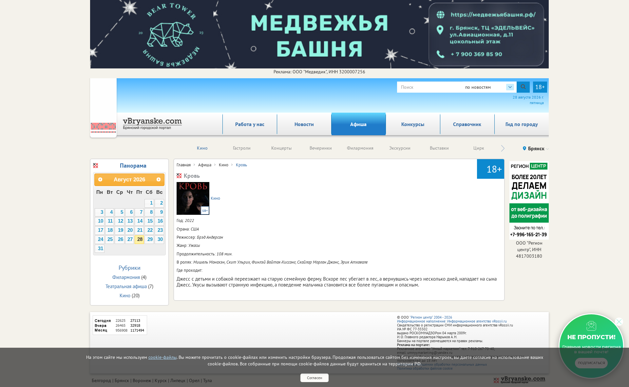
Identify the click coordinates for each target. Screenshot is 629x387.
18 (110, 230)
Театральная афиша (126, 286)
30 (160, 239)
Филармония (360, 148)
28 (140, 239)
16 (160, 221)
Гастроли (242, 148)
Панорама (133, 165)
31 (100, 248)
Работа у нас (249, 124)
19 (120, 230)
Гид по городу (521, 124)
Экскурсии (399, 148)
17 (100, 230)
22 (150, 230)
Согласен (314, 377)
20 (130, 230)
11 (110, 221)
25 (110, 239)
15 (150, 221)
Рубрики (130, 267)
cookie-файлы (162, 357)
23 (160, 230)
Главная (184, 165)
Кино (202, 148)
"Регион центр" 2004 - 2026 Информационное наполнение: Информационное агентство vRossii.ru (452, 319)
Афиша (358, 124)
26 (120, 239)
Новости (304, 124)
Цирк (478, 148)
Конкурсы (412, 124)
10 (100, 221)
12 (120, 221)
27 (130, 239)
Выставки (439, 148)
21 (140, 230)
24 (100, 239)
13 (130, 221)
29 (150, 239)
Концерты (281, 148)
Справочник (467, 124)
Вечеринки (321, 148)
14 (140, 221)
